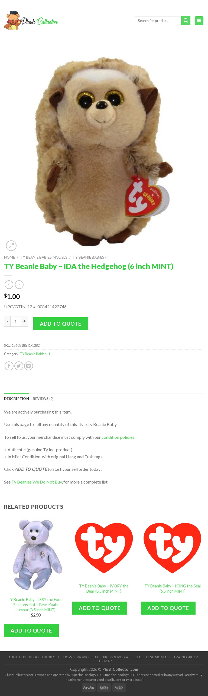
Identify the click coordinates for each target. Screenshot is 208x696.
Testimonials (158, 657)
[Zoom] (11, 245)
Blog (34, 657)
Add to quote (61, 323)
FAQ (96, 657)
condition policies (118, 437)
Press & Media (115, 657)
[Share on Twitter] (18, 365)
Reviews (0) (43, 398)
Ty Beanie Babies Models (43, 257)
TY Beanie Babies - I (90, 257)
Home (9, 257)
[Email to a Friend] (28, 365)
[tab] (16, 398)
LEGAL (137, 657)
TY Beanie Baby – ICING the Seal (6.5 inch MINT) (172, 588)
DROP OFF (51, 657)
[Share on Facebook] (9, 365)
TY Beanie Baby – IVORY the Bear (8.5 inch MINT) (104, 588)
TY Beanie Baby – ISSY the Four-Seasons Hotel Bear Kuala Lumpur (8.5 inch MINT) (36, 604)
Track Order (186, 657)
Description (16, 398)
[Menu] (199, 20)
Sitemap (105, 661)
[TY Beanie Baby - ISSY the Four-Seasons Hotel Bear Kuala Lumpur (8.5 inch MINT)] (35, 555)
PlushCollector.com (120, 669)
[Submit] (185, 20)
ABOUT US (17, 657)
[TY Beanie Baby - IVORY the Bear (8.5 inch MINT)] (103, 548)
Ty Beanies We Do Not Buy (36, 481)
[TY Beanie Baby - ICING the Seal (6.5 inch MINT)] (172, 548)
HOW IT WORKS (76, 657)
